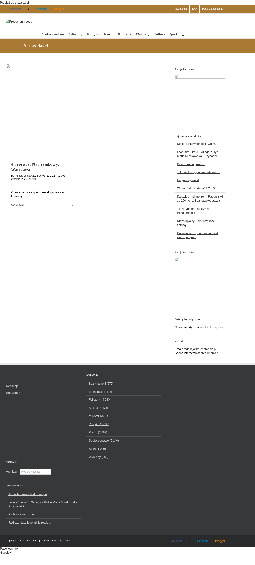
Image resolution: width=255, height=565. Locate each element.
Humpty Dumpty (23, 175)
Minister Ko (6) (98, 416)
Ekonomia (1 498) (100, 391)
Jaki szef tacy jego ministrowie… (198, 172)
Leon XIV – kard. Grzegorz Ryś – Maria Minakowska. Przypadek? (43, 504)
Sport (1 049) (97, 448)
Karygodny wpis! (188, 180)
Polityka (31, 179)
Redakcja (12, 386)
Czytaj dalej (17, 204)
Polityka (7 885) (99, 424)
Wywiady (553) (98, 457)
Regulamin (13, 392)
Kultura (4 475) (98, 407)
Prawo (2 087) (98, 432)
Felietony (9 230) (100, 399)
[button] (183, 34)
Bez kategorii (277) (101, 383)
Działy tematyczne (187, 327)
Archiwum (12, 471)
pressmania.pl (210, 353)
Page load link (9, 548)
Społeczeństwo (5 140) (104, 440)
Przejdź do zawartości (14, 2)
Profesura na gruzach (191, 164)
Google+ (5, 552)
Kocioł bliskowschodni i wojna (196, 143)
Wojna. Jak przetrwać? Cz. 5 (196, 188)
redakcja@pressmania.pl (200, 349)
